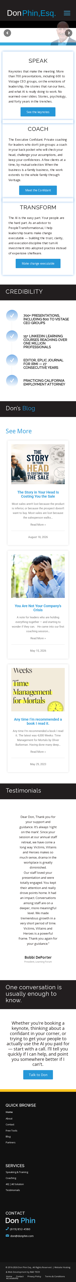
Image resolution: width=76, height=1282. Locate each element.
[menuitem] (65, 13)
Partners (10, 1142)
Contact (10, 1124)
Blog (8, 1136)
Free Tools (11, 1130)
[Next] (62, 819)
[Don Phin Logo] (31, 13)
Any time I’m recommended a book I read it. (38, 721)
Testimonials (13, 1190)
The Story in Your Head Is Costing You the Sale (38, 494)
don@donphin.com (22, 1236)
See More (19, 431)
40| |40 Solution (15, 1184)
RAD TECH (35, 1272)
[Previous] (14, 819)
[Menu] (65, 13)
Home (9, 1112)
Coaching (11, 1178)
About (9, 1118)
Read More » (38, 524)
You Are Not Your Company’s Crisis (38, 608)
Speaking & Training (17, 1172)
